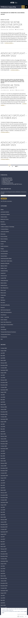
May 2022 (3, 399)
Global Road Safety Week (6, 258)
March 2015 (3, 605)
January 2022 (3, 409)
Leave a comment (20, 29)
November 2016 (4, 556)
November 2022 (4, 384)
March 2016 (3, 575)
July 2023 (3, 375)
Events (2, 243)
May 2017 (3, 541)
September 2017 (4, 531)
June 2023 (3, 377)
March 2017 (3, 546)
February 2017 (4, 549)
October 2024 (4, 348)
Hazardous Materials (5, 263)
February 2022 (4, 407)
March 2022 (3, 404)
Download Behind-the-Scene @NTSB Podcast (12, 184)
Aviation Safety (4, 216)
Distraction (12, 79)
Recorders (3, 302)
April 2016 (3, 573)
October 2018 (4, 500)
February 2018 (4, 519)
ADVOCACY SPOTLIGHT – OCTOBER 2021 (14, 116)
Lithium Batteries (4, 280)
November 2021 (4, 414)
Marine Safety (4, 283)
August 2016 (3, 563)
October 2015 (4, 588)
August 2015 (3, 593)
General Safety (8, 80)
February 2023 (4, 380)
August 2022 (3, 392)
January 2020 (3, 465)
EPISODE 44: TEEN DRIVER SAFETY (10, 86)
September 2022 (4, 389)
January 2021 (3, 438)
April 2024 (3, 358)
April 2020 (3, 458)
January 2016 (3, 580)
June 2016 (3, 568)
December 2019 (4, 468)
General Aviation (4, 253)
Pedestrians (3, 295)
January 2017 (3, 551)
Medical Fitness (4, 285)
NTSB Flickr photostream (7, 182)
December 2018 (4, 495)
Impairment (3, 273)
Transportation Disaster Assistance (8, 331)
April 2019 (3, 487)
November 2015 (4, 585)
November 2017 (4, 526)
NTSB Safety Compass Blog (8, 7)
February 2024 (4, 362)
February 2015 (4, 607)
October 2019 (4, 473)
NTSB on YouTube (6, 181)
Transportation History (5, 334)
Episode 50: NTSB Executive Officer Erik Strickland (11, 24)
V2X (2, 339)
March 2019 (3, 490)
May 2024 (3, 355)
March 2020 (3, 460)
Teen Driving (3, 329)
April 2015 (3, 602)
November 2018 (4, 497)
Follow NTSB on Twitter (7, 179)
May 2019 (3, 485)
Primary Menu (26, 7)
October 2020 (4, 446)
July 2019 (3, 480)
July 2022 (3, 394)
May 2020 (3, 455)
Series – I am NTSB (5, 317)
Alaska (2, 209)
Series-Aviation (4, 319)
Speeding (19, 81)
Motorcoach (3, 290)
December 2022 (4, 382)
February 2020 (4, 463)
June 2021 (3, 426)
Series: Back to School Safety (7, 324)
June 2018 (3, 509)
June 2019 (3, 482)
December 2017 (4, 524)
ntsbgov (12, 29)
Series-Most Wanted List (6, 322)
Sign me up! (4, 198)
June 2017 (3, 539)
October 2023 (4, 367)
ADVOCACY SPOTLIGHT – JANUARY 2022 (14, 54)
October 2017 (4, 529)
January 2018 (3, 522)
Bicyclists (3, 221)
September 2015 (4, 590)
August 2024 (3, 350)
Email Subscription (6, 188)
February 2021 (4, 436)
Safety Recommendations (11, 81)
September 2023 (4, 370)
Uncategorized (4, 336)
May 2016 (3, 571)
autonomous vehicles (5, 214)
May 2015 (3, 600)
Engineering (3, 241)
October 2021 (4, 416)
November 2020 (4, 443)
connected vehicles (5, 231)
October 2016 (4, 558)
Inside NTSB (3, 278)
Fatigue (2, 80)
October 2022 (4, 387)
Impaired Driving (4, 270)
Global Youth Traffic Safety (6, 260)
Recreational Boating (5, 305)
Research (3, 307)
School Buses (3, 314)
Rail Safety (3, 300)
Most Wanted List (4, 287)
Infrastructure (4, 275)
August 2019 (3, 478)
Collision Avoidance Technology (7, 226)
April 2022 (3, 402)
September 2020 (4, 448)
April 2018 (3, 514)
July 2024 (3, 353)
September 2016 (4, 561)
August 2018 (3, 504)
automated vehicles (5, 212)
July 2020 (3, 451)
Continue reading (9, 43)
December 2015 (4, 583)
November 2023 (4, 365)
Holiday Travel (4, 268)
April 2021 (3, 431)
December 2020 (4, 441)
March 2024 (3, 360)
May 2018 (3, 512)
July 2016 (3, 566)
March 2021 (3, 433)
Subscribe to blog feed (7, 178)
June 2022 (3, 397)
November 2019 (4, 470)
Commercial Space (4, 229)
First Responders (4, 251)
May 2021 (3, 429)
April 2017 (3, 544)
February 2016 (4, 578)
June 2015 (3, 597)
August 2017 (3, 534)
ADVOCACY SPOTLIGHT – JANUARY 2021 (14, 143)
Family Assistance (4, 246)
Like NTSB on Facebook (7, 180)
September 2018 (4, 502)
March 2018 (3, 517)
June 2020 (3, 453)
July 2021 (3, 424)
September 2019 (4, 475)
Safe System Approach (5, 309)
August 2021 (3, 421)
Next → (17, 166)
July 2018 (3, 507)
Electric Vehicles (4, 238)
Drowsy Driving (19, 79)
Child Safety (3, 224)
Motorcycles (3, 292)
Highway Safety (16, 80)
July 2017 (3, 536)
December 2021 (4, 411)
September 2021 (4, 419)
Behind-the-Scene (5, 19)
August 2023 (3, 372)
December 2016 (4, 553)
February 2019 (4, 492)
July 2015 (3, 595)
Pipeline (2, 297)
